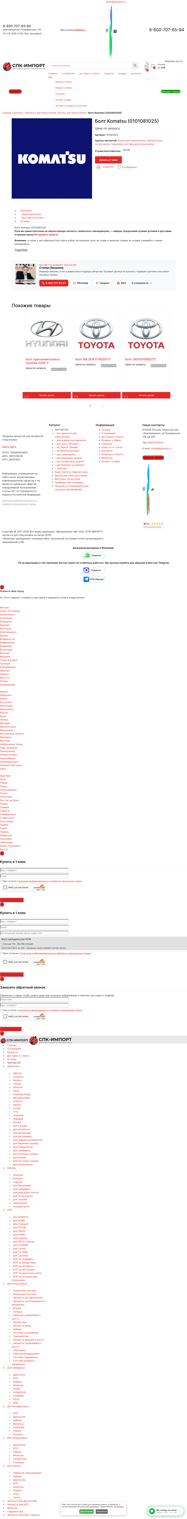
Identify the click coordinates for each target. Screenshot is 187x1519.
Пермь (4, 782)
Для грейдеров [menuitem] (16, 1367)
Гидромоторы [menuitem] (15, 1511)
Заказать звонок (153, 457)
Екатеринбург (8, 667)
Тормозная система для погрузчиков (132, 144)
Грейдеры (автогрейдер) (69, 482)
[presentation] (91, 406)
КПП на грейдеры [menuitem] (23, 1259)
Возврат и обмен (64, 87)
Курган (4, 712)
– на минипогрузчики (67, 450)
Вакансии (107, 457)
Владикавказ (7, 642)
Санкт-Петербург (10, 610)
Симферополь (8, 814)
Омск (3, 768)
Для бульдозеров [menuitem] (17, 1437)
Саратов (5, 810)
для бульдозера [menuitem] (22, 1185)
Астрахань (6, 618)
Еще (50, 77)
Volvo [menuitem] (16, 1493)
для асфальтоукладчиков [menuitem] (27, 1139)
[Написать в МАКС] (144, 489)
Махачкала (6, 730)
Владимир (6, 646)
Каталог (18, 112)
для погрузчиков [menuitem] (23, 1164)
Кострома (5, 702)
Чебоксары (6, 842)
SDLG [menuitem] (16, 1399)
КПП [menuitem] (9, 1209)
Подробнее (21, 249)
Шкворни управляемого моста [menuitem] (26, 1317)
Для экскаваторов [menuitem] (17, 1406)
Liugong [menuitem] (17, 1181)
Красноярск (7, 709)
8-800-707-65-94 (17, 26)
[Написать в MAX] (107, 31)
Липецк (4, 719)
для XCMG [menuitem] (19, 1220)
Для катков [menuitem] (13, 1465)
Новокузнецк (7, 751)
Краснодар (6, 705)
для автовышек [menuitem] (22, 1132)
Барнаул (4, 625)
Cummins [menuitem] (18, 1076)
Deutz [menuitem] (16, 1090)
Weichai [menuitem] (17, 1073)
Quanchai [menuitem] (18, 1115)
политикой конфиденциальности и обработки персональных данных (50, 881)
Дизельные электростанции (71, 475)
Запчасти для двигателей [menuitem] (28, 1297)
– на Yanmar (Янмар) (66, 447)
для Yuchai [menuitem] (19, 1248)
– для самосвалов (65, 454)
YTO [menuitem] (15, 1111)
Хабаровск (6, 835)
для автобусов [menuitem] (21, 1129)
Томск (3, 828)
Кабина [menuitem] (17, 1451)
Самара (4, 807)
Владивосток (7, 639)
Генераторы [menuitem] (20, 1458)
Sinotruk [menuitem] (17, 1087)
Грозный (5, 663)
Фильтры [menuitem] (18, 1385)
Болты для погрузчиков (72, 112)
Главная (52, 73)
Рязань (4, 803)
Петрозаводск (8, 789)
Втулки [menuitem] (17, 1308)
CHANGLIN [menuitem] (19, 1392)
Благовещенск (8, 632)
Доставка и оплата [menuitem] (18, 1055)
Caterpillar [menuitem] (19, 1427)
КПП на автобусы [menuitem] (23, 1266)
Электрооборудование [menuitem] (26, 1353)
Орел (3, 779)
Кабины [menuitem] (11, 1167)
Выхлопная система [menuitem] (24, 1294)
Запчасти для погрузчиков (40, 112)
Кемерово (5, 695)
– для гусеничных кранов (69, 461)
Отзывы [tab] (24, 221)
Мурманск (6, 737)
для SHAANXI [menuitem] (20, 1245)
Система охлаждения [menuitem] (25, 1332)
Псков (3, 793)
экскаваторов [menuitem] (21, 1206)
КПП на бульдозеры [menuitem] (24, 1262)
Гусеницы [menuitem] (18, 1462)
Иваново (5, 670)
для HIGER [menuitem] (19, 1231)
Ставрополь (7, 817)
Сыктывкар (6, 821)
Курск (3, 716)
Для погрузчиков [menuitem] (17, 1283)
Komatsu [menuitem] (18, 1178)
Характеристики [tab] (31, 214)
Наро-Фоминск (9, 747)
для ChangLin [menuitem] (20, 1224)
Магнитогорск (8, 726)
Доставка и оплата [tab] (33, 217)
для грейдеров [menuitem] (21, 1150)
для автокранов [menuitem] (22, 1136)
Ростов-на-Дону (9, 800)
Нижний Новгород (10, 765)
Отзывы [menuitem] (11, 1059)
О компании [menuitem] (14, 1048)
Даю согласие (86, 1512)
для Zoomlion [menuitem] (20, 1255)
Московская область (12, 733)
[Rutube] (152, 489)
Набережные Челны (11, 744)
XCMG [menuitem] (16, 1388)
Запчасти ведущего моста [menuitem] (28, 1339)
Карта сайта (9, 446)
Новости (109, 73)
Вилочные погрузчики (67, 478)
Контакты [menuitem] (12, 1052)
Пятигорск (6, 796)
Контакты (136, 73)
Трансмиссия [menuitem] (20, 1336)
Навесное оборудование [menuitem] (27, 1472)
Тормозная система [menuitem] (24, 1290)
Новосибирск (8, 758)
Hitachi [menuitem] (17, 1430)
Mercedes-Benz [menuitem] (21, 1097)
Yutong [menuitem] (17, 1083)
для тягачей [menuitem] (20, 1125)
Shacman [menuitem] (18, 1174)
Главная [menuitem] (12, 1045)
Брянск (4, 635)
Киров (3, 698)
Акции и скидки (63, 99)
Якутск (4, 849)
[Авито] (110, 31)
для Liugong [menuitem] (20, 1238)
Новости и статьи (112, 447)
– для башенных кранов (68, 457)
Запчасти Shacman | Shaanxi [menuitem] (23, 1514)
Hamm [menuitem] (16, 1497)
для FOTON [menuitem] (19, 1227)
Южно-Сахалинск (10, 845)
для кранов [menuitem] (19, 1157)
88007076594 (155, 442)
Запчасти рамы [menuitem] (22, 1325)
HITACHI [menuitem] (17, 1101)
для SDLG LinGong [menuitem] (23, 1241)
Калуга (4, 691)
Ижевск (4, 674)
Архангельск (7, 614)
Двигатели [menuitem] (13, 1066)
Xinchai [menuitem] (17, 1122)
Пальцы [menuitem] (17, 1311)
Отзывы (122, 73)
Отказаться (102, 1512)
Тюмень (4, 831)
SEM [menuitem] (15, 1402)
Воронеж (5, 656)
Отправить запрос (46, 234)
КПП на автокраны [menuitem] (24, 1269)
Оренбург (5, 775)
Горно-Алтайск (8, 660)
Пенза (3, 786)
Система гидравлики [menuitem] (25, 1357)
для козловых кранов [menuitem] (25, 1153)
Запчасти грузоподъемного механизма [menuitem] (28, 1303)
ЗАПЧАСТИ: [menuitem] (14, 1062)
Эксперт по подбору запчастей (71, 105)
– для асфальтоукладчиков (70, 440)
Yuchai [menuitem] (16, 1108)
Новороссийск (8, 754)
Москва (4, 607)
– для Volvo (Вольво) (67, 443)
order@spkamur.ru (116, 1)
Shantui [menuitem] (17, 1490)
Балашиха (6, 621)
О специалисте (140, 283)
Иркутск (5, 677)
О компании (68, 73)
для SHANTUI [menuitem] (20, 1216)
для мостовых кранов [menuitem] (26, 1160)
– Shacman (61, 468)
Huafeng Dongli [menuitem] (21, 1094)
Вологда (4, 653)
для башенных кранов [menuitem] (25, 1143)
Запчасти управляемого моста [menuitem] (26, 1345)
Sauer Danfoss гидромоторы (71, 471)
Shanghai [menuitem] (18, 1118)
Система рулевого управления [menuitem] (23, 1362)
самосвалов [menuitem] (20, 1202)
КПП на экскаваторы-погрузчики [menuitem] (25, 1278)
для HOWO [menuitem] (19, 1234)
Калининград (7, 684)
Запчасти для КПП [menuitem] (18, 1504)
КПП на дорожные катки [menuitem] (27, 1273)
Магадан (5, 723)
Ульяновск (6, 838)
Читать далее (46, 395)
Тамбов (4, 824)
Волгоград (6, 649)
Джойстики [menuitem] (20, 1322)
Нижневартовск (9, 761)
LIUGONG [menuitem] (18, 1395)
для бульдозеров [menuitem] (23, 1146)
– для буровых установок (69, 464)
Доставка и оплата (89, 73)
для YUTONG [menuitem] (20, 1252)
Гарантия (60, 93)
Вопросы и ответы (112, 454)
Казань (4, 681)
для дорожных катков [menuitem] (26, 1192)
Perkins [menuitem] (17, 1080)
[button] (127, 167)
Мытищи (5, 740)
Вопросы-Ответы (64, 81)
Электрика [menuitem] (19, 1350)
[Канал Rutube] (115, 31)
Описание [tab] (26, 210)
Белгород (5, 628)
